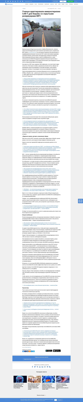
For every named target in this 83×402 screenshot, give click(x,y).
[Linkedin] (16, 1)
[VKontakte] (11, 1)
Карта (67, 4)
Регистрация (55, 1)
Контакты (76, 4)
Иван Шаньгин (28, 347)
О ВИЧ (59, 4)
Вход (63, 1)
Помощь (71, 4)
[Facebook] (6, 1)
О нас (36, 4)
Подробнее (60, 399)
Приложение (40, 4)
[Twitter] (9, 1)
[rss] (22, 1)
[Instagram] (18, 1)
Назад (24, 8)
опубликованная (33, 52)
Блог (56, 4)
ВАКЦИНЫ (31, 4)
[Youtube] (13, 1)
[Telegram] (21, 1)
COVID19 (26, 4)
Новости (52, 4)
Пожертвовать (70, 1)
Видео (63, 4)
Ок (55, 399)
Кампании (47, 4)
